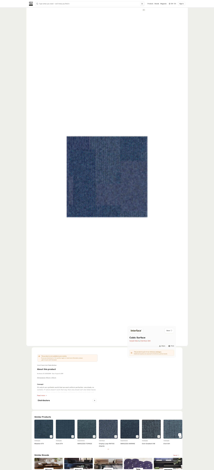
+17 (94, 436)
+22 (116, 436)
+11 (51, 436)
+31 (159, 436)
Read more (41, 395)
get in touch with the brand (49, 360)
